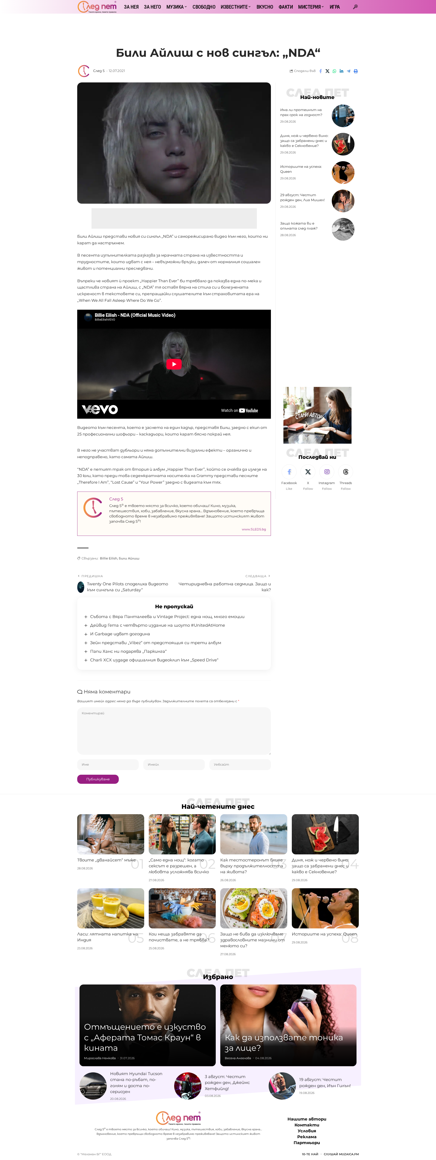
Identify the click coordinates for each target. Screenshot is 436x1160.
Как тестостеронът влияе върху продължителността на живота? (251, 866)
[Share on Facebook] (320, 71)
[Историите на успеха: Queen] (343, 172)
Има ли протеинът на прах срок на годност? (301, 112)
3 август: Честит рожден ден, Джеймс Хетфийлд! (227, 1082)
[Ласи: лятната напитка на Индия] (110, 908)
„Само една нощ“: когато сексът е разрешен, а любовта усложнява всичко (179, 866)
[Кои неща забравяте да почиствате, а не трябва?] (182, 908)
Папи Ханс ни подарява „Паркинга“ (128, 651)
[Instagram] (327, 478)
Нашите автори (306, 1119)
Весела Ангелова (238, 1058)
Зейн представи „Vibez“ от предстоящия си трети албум (155, 642)
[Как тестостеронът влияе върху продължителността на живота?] (253, 834)
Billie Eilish (108, 558)
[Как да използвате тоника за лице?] (288, 1025)
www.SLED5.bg (254, 529)
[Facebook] (289, 478)
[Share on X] (327, 71)
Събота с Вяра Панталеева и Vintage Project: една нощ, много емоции (167, 616)
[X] (308, 478)
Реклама (307, 1136)
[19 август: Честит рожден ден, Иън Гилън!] (282, 1086)
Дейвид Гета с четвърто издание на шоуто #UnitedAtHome (157, 625)
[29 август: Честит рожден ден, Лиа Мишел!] (343, 201)
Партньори (307, 1142)
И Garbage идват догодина (120, 633)
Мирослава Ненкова (100, 1058)
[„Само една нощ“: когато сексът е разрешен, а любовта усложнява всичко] (182, 834)
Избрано (218, 977)
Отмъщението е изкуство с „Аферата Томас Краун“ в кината (145, 1037)
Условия (307, 1130)
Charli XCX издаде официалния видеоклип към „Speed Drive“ (154, 660)
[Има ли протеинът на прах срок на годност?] (343, 115)
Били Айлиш (129, 558)
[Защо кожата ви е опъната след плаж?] (343, 229)
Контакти (307, 1125)
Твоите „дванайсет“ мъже (106, 860)
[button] (355, 7)
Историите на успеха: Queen (324, 934)
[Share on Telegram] (348, 71)
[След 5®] (97, 7)
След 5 (98, 71)
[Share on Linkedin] (341, 71)
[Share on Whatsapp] (334, 71)
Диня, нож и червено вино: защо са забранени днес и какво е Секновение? (304, 141)
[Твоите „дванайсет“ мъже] (110, 834)
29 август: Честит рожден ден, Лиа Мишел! (302, 197)
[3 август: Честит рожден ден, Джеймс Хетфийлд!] (187, 1086)
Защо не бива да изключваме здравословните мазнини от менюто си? (252, 940)
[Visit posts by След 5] (84, 71)
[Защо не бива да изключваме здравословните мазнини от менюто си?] (253, 908)
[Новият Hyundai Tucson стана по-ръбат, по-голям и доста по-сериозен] (93, 1086)
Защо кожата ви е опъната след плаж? (299, 226)
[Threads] (345, 478)
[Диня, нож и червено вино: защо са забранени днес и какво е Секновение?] (343, 144)
